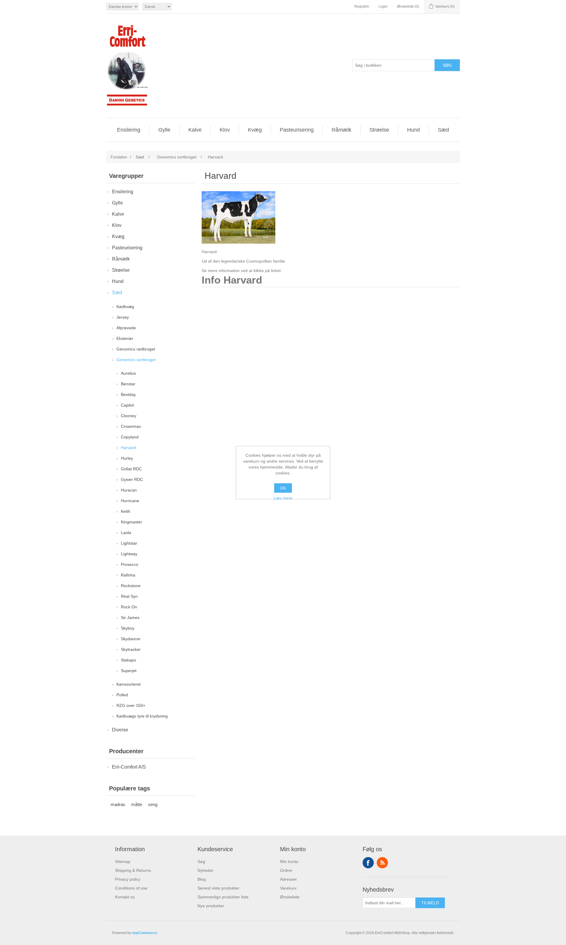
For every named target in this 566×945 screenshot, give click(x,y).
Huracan (129, 490)
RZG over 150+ (130, 705)
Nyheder (205, 870)
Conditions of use (131, 888)
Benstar (128, 383)
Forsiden (119, 157)
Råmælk (341, 130)
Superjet (128, 670)
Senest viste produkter (218, 888)
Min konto (289, 861)
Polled (122, 694)
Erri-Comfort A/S (129, 766)
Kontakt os (125, 897)
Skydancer (131, 638)
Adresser (288, 879)
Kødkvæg (125, 306)
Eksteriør (124, 338)
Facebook (368, 862)
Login (383, 6)
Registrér (361, 6)
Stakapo (128, 660)
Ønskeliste (290, 897)
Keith (125, 511)
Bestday (128, 394)
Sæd (443, 130)
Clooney (128, 415)
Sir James (130, 617)
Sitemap (122, 861)
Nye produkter (211, 905)
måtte (136, 804)
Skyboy (127, 628)
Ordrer (286, 870)
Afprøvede (126, 327)
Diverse (120, 729)
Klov (225, 130)
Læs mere (283, 498)
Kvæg (255, 130)
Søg (201, 861)
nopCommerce (144, 933)
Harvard (128, 447)
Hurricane (130, 500)
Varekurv (288, 888)
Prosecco (129, 564)
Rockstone (131, 585)
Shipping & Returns (133, 870)
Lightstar (129, 543)
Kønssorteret (128, 684)
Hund (413, 130)
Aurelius (128, 373)
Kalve (195, 130)
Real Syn (129, 596)
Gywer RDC (132, 479)
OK (283, 488)
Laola (126, 532)
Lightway (129, 553)
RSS (382, 862)
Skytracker (131, 649)
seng (152, 804)
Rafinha (128, 575)
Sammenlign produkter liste (223, 897)
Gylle (164, 130)
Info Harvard (232, 280)
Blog (202, 879)
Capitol (127, 405)
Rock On (129, 607)
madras (118, 804)
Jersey (122, 317)
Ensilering (128, 130)
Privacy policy (127, 879)
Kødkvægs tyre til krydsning (142, 716)
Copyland (130, 437)
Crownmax (131, 426)
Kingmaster (131, 522)
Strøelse (379, 130)
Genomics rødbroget (135, 349)
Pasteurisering (297, 130)
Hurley (127, 458)
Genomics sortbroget (136, 359)
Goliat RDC (131, 468)
